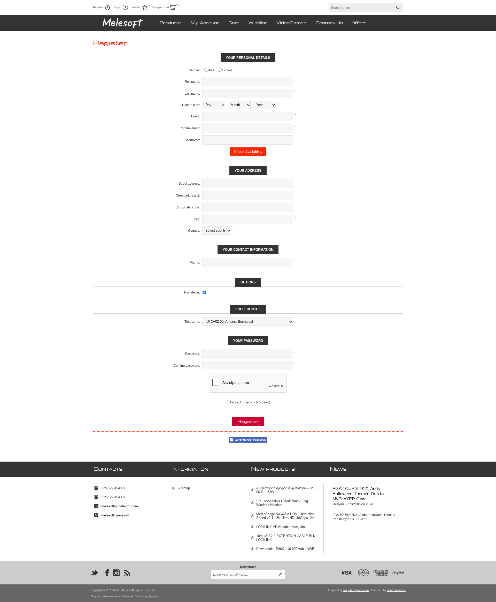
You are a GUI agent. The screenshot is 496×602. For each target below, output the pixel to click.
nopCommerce (396, 590)
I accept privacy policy (245, 402)
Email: (195, 116)
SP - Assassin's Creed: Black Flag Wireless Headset (282, 503)
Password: (192, 354)
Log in (117, 7)
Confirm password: (187, 365)
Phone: (195, 263)
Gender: (194, 70)
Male (210, 70)
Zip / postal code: (188, 207)
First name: (192, 82)
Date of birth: (191, 105)
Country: (194, 230)
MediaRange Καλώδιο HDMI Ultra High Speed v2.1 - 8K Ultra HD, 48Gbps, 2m (285, 516)
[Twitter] (94, 573)
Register (98, 7)
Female (227, 70)
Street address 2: (188, 195)
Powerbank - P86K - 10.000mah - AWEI (285, 549)
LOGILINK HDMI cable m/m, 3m (280, 527)
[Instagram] (116, 573)
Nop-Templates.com (356, 590)
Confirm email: (190, 128)
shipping (153, 596)
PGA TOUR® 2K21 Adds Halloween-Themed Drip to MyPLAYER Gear (358, 493)
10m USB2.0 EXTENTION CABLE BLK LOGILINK (285, 538)
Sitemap (183, 488)
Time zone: (192, 321)
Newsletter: (192, 292)
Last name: (192, 93)
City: (197, 219)
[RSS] (127, 573)
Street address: (189, 183)
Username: (192, 140)
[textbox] (361, 7)
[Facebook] (105, 573)
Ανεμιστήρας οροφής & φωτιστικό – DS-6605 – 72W (285, 490)
